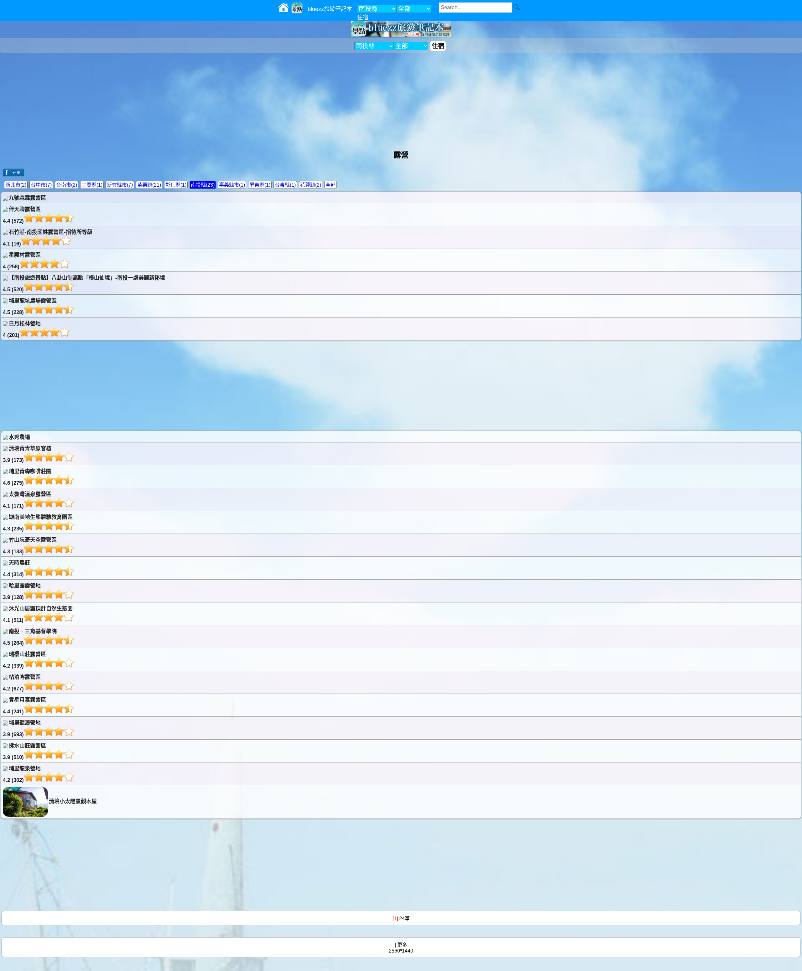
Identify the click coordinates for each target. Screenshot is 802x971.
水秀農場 (19, 437)
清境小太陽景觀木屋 (73, 801)
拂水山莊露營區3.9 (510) (24, 751)
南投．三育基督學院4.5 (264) (30, 637)
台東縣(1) (285, 185)
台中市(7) (41, 185)
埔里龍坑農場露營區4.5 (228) (30, 306)
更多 (402, 945)
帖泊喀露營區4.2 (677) (22, 683)
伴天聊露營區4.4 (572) (22, 215)
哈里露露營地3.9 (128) (22, 591)
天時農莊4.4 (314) (16, 568)
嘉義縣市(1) (232, 185)
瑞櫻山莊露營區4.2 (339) (24, 660)
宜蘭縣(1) (91, 185)
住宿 (362, 17)
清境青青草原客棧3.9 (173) (27, 454)
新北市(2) (15, 185)
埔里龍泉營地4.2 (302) (22, 774)
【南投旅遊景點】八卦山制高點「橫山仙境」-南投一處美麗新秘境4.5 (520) (84, 283)
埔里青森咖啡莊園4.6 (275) (27, 477)
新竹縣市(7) (120, 185)
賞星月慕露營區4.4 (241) (24, 706)
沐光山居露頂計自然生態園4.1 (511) (38, 614)
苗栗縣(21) (149, 185)
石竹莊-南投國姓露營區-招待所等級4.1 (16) (47, 238)
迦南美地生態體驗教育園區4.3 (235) (38, 523)
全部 (330, 185)
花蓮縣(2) (310, 185)
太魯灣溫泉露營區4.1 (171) (27, 500)
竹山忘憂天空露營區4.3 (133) (30, 546)
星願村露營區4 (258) (22, 261)
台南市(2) (66, 185)
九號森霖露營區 (27, 198)
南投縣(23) (203, 185)
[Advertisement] (401, 98)
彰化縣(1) (175, 185)
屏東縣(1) (259, 185)
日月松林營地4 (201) (22, 329)
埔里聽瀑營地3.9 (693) (22, 728)
